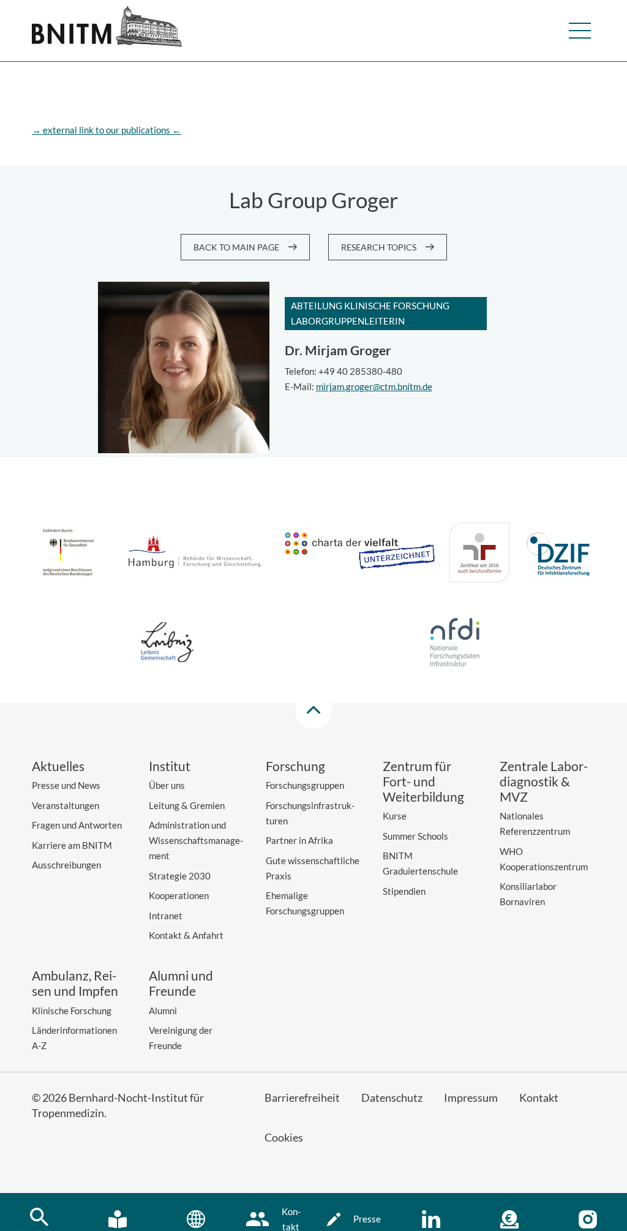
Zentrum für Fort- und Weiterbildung (423, 781)
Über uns (167, 785)
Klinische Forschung (71, 1010)
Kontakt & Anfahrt (186, 935)
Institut (169, 766)
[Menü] (580, 30)
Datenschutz (391, 1097)
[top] (313, 710)
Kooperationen (179, 895)
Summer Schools (415, 835)
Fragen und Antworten (77, 824)
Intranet (165, 915)
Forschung (295, 766)
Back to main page (236, 247)
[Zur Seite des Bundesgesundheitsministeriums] (68, 554)
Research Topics (378, 247)
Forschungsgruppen (305, 785)
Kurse (395, 815)
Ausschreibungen (66, 864)
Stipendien (404, 891)
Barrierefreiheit (302, 1097)
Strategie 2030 (180, 875)
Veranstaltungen (65, 805)
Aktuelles (58, 766)
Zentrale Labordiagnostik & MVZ (544, 781)
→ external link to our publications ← (106, 129)
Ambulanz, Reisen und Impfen (75, 983)
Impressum (471, 1097)
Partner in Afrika (299, 840)
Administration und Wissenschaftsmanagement (196, 840)
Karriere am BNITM (72, 845)
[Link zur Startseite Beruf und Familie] (479, 554)
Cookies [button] (284, 1137)
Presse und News (66, 785)
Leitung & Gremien (187, 805)
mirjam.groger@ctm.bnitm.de (374, 386)
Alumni (163, 1010)
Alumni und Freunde (181, 983)
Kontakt (538, 1097)
